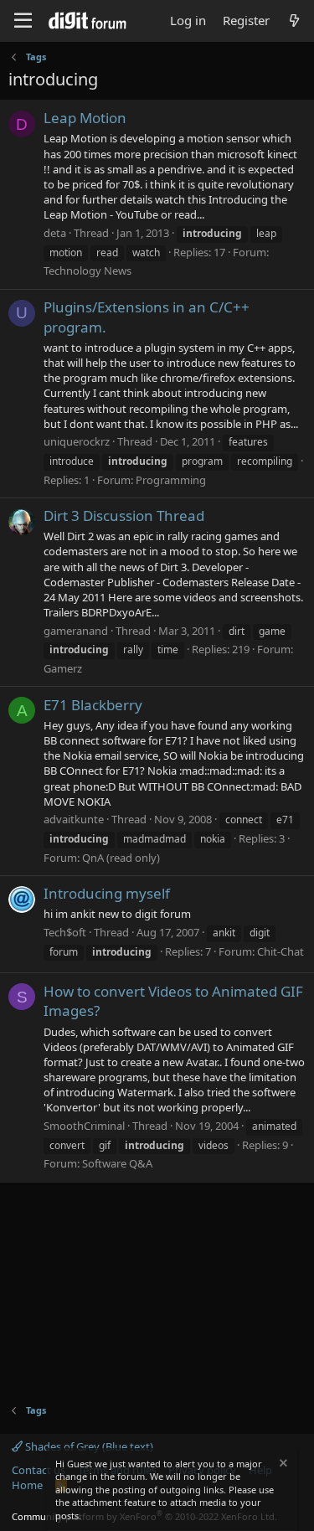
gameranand (76, 630)
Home (27, 1484)
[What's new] (294, 20)
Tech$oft (65, 932)
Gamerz (63, 668)
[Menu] (23, 21)
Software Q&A (117, 1163)
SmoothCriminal (84, 1125)
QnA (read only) (121, 857)
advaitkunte (74, 819)
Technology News (87, 270)
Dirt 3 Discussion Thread (124, 515)
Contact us (38, 1469)
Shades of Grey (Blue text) (88, 1446)
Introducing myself (107, 893)
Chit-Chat (280, 951)
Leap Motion (85, 117)
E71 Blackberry (93, 704)
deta (55, 232)
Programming (171, 479)
